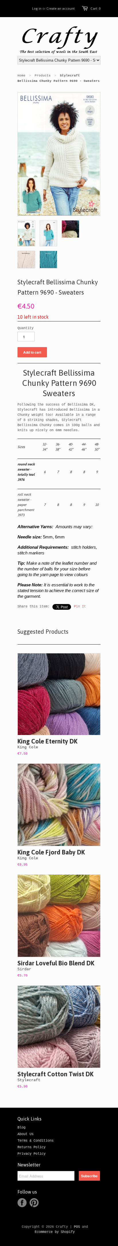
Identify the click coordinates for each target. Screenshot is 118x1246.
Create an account (60, 9)
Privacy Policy (31, 1154)
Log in (37, 9)
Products (43, 75)
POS (77, 1227)
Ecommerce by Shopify (55, 1232)
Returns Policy (31, 1147)
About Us (25, 1134)
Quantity (25, 328)
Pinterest (34, 1202)
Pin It (80, 607)
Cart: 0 (96, 9)
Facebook (22, 1202)
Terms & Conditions (35, 1141)
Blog (21, 1128)
